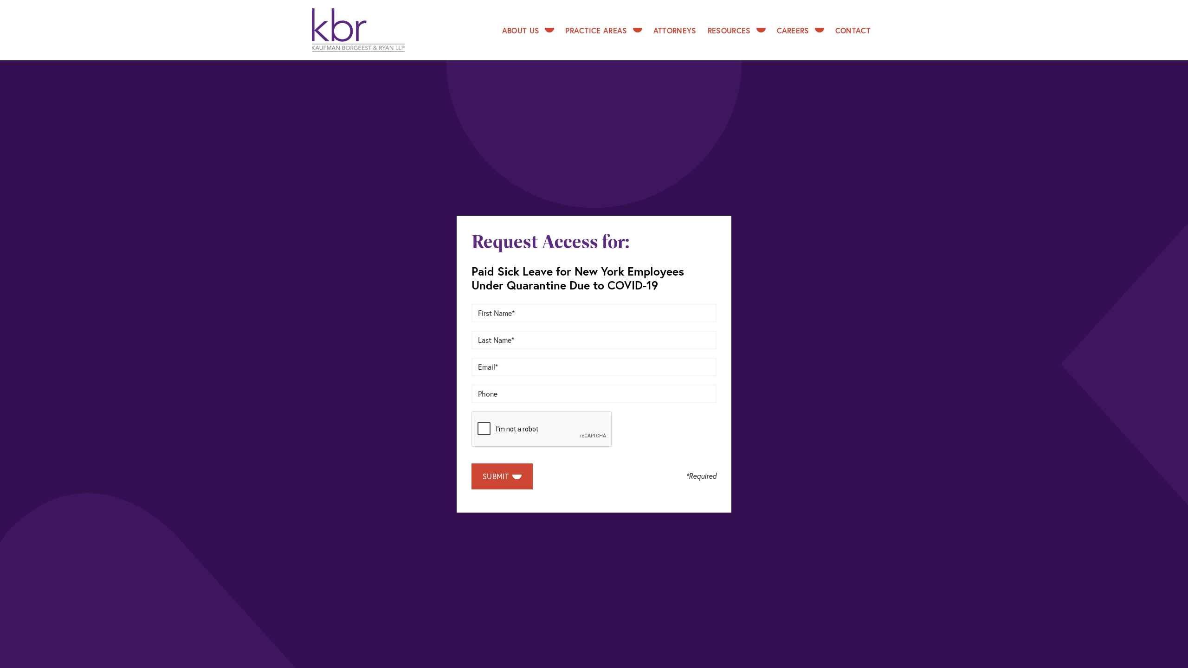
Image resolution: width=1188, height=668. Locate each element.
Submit (496, 476)
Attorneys (675, 30)
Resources (729, 30)
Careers (793, 30)
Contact (853, 30)
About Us (521, 30)
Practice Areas (596, 30)
